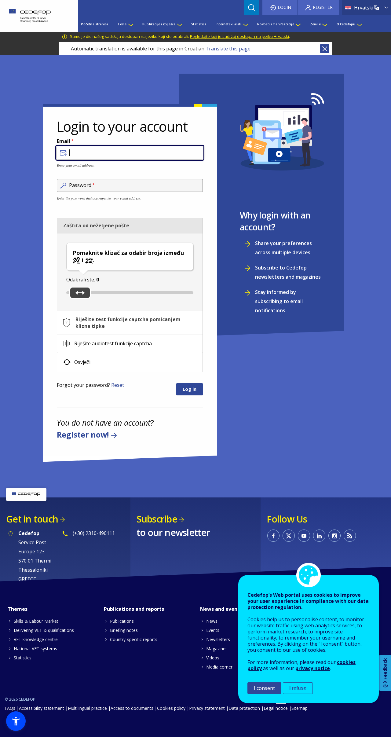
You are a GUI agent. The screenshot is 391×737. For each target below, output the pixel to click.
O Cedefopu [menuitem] (346, 24)
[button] (16, 721)
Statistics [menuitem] (198, 24)
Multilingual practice (87, 708)
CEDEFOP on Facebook (273, 536)
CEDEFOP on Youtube (304, 536)
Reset (117, 385)
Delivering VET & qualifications (44, 630)
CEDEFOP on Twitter (289, 536)
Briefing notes (124, 630)
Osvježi (82, 362)
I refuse (297, 688)
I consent (264, 688)
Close (324, 48)
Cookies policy (171, 708)
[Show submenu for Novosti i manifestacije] (297, 24)
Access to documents (132, 708)
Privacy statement (207, 708)
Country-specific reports (133, 639)
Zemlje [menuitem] (315, 24)
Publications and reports (134, 609)
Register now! (83, 434)
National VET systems (35, 648)
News (211, 621)
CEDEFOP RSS (350, 536)
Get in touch (32, 519)
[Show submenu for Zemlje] (324, 24)
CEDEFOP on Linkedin (319, 536)
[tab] (130, 323)
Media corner (219, 667)
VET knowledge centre (36, 639)
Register (323, 7)
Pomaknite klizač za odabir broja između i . (128, 256)
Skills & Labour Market (36, 621)
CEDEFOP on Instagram (334, 536)
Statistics (22, 658)
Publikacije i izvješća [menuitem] (158, 24)
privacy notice (312, 668)
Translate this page (228, 48)
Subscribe (157, 519)
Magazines (217, 648)
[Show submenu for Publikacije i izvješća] (179, 24)
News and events (221, 609)
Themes (17, 609)
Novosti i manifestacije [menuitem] (275, 24)
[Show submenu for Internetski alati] (245, 24)
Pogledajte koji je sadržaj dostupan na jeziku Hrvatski (239, 36)
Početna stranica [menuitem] (94, 24)
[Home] (34, 16)
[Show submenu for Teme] (130, 24)
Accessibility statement (41, 708)
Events (212, 630)
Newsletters (218, 639)
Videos (212, 658)
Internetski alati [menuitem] (228, 24)
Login (284, 7)
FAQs (10, 708)
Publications (122, 621)
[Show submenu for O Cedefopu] (359, 24)
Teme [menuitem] (122, 24)
